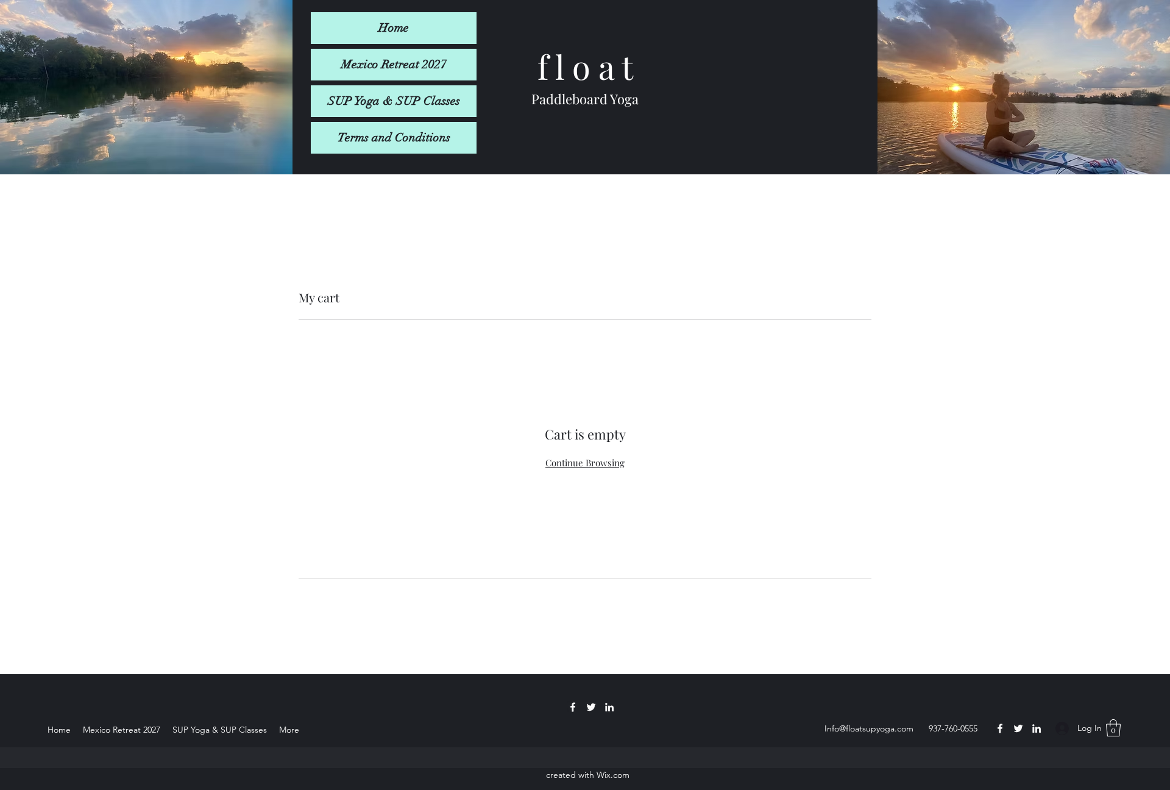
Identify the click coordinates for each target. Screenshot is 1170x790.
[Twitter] (1018, 728)
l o (569, 66)
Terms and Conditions (394, 137)
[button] (1113, 728)
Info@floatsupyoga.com (868, 728)
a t (611, 66)
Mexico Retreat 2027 (394, 64)
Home (393, 27)
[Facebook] (1000, 728)
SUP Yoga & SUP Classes (394, 101)
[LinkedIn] (1036, 728)
